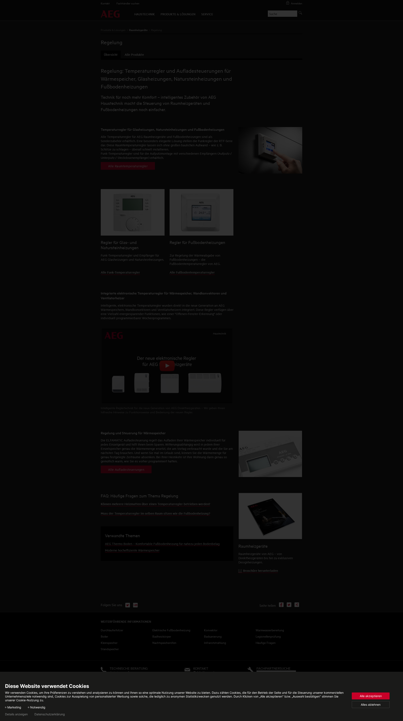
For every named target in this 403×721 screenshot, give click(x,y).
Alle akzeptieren (371, 696)
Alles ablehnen (371, 704)
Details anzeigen (16, 714)
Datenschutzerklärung (49, 714)
